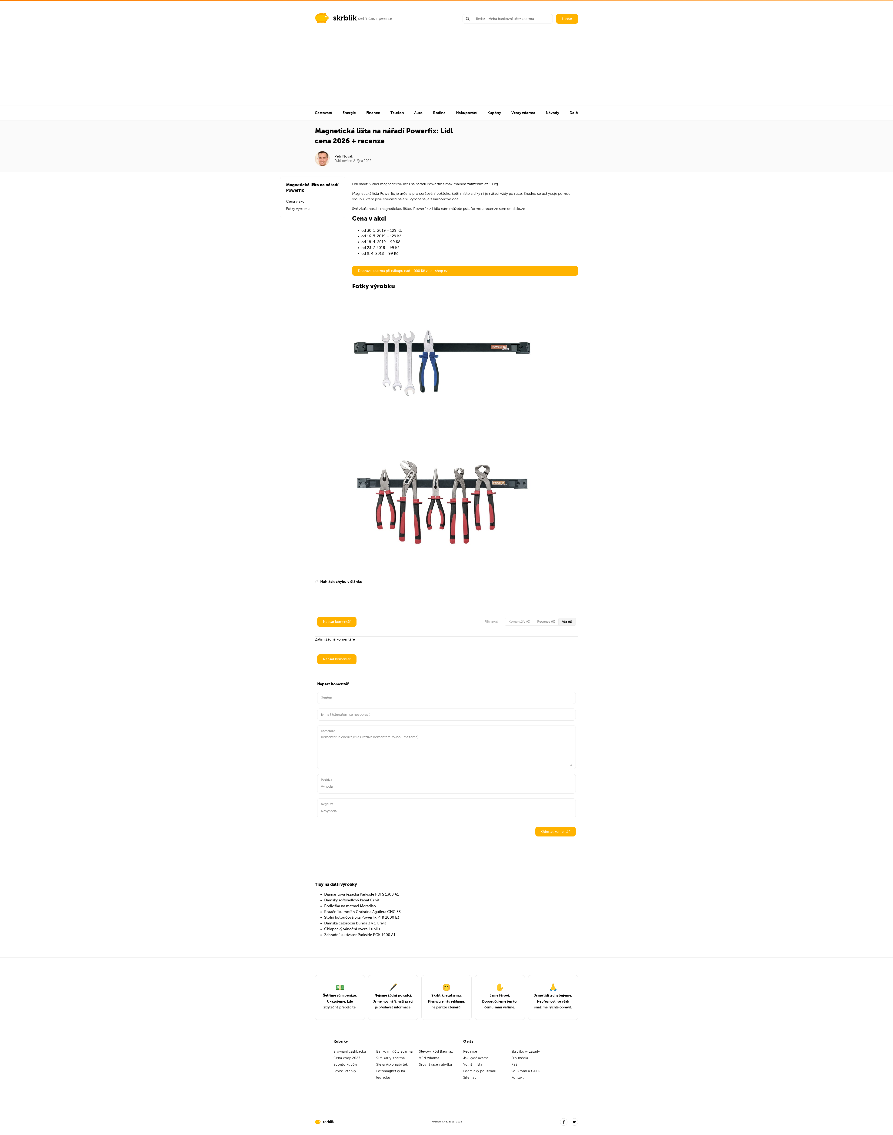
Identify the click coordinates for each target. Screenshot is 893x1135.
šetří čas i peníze (375, 18)
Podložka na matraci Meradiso (350, 906)
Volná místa (472, 1064)
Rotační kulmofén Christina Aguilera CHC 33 (362, 912)
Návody (552, 113)
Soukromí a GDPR (526, 1071)
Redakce (470, 1051)
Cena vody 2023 (346, 1058)
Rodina (439, 113)
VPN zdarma (429, 1058)
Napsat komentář (337, 622)
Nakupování (466, 113)
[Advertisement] (446, 70)
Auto (418, 113)
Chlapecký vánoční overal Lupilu (352, 929)
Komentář (328, 731)
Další (574, 113)
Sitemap (469, 1077)
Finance (373, 113)
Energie (349, 113)
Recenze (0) (546, 621)
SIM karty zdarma (390, 1058)
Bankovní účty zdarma (394, 1051)
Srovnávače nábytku (435, 1064)
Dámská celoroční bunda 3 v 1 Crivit (355, 923)
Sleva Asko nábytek (392, 1064)
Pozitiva (326, 779)
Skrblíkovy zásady (525, 1051)
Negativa (327, 804)
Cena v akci (295, 201)
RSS (514, 1064)
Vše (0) (567, 622)
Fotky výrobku (298, 209)
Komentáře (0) (519, 621)
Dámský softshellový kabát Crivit (352, 900)
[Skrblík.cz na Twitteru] (574, 1122)
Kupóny (494, 113)
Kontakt (517, 1077)
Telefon (397, 113)
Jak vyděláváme (476, 1058)
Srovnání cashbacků (349, 1051)
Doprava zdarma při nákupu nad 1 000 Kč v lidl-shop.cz (403, 271)
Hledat (567, 19)
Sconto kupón (345, 1064)
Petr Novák (343, 156)
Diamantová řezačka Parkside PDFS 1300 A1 (361, 894)
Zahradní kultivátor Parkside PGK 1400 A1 (359, 935)
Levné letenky (344, 1071)
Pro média (519, 1058)
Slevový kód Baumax (436, 1051)
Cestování (323, 113)
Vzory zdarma (523, 113)
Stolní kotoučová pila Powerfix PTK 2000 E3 (361, 917)
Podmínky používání (479, 1071)
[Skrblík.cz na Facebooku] (563, 1122)
